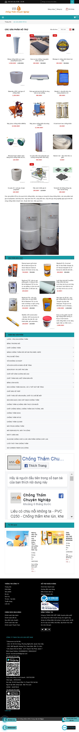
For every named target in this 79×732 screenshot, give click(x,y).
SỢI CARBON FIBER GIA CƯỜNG (18, 448)
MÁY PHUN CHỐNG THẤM (15, 426)
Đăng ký (59, 9)
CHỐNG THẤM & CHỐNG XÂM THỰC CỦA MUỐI (22, 404)
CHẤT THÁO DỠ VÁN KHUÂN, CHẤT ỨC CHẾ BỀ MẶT (24, 395)
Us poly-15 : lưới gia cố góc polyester (16, 188)
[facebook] (45, 623)
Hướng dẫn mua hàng (48, 583)
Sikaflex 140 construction (29, 315)
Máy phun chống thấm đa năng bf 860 (39, 124)
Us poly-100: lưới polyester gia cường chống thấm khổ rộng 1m (39, 157)
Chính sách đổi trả (10, 612)
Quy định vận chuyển (11, 614)
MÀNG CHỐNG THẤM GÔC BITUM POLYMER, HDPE (24, 352)
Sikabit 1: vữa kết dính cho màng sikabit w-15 (62, 92)
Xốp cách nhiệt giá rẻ (39, 188)
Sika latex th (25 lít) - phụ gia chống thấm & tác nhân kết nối (64, 299)
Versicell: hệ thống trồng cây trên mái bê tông (62, 188)
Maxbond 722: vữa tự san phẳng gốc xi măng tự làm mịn (30, 282)
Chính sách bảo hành (11, 609)
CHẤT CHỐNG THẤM (14, 348)
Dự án (7, 588)
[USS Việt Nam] (21, 9)
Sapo (42, 713)
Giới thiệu (8, 583)
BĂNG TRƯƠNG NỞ (13, 343)
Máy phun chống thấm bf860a (16, 123)
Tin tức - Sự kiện (10, 593)
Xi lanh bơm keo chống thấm (63, 123)
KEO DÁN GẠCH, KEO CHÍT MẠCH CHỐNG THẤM (23, 400)
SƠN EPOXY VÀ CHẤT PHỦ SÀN (17, 369)
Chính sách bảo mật (11, 617)
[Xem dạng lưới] (70, 29)
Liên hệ (7, 598)
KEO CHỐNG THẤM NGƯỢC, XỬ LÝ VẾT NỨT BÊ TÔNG (25, 387)
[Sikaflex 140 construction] (12, 322)
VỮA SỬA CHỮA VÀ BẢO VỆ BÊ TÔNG (19, 365)
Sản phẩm (8, 586)
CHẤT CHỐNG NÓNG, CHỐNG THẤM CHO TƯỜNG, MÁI (25, 409)
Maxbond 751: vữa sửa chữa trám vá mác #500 (29, 298)
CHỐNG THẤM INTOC (14, 417)
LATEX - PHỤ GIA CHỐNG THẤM (17, 339)
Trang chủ (8, 581)
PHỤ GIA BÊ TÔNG (13, 356)
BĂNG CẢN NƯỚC (13, 382)
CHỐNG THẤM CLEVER (14, 422)
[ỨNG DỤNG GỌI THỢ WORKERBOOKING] (17, 539)
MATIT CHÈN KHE (13, 435)
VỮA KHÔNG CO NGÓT (14, 361)
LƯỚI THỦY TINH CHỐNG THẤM (17, 443)
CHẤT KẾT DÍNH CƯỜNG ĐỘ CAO (18, 374)
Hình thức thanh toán (47, 581)
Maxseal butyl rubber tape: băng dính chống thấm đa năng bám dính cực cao (16, 157)
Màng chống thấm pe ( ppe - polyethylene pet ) (16, 59)
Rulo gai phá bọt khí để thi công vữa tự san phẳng (39, 92)
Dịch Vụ (7, 591)
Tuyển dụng (8, 595)
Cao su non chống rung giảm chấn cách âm (39, 59)
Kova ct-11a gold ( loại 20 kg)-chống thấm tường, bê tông (64, 316)
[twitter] (42, 623)
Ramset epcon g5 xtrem (29, 263)
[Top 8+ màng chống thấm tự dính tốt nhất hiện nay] (52, 539)
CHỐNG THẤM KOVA (14, 413)
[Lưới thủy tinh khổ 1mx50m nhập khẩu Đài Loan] (47, 287)
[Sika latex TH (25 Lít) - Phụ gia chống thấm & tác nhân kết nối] (47, 304)
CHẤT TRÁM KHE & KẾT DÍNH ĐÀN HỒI (20, 378)
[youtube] (49, 623)
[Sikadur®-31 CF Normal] (47, 270)
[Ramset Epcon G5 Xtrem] (12, 270)
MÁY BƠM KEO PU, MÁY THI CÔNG (18, 430)
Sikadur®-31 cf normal (63, 263)
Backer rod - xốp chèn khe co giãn (62, 156)
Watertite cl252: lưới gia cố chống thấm (16, 92)
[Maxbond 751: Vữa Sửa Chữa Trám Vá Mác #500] (12, 304)
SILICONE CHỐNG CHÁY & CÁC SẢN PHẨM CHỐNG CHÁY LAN (27, 439)
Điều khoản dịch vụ (47, 586)
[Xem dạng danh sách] (73, 29)
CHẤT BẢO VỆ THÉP (13, 391)
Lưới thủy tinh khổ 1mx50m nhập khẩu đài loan (65, 281)
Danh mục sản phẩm (15, 335)
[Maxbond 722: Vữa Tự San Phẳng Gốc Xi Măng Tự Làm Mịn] (12, 287)
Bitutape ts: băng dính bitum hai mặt (62, 59)
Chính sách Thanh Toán (12, 619)
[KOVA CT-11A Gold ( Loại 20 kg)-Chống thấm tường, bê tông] (47, 322)
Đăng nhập (51, 9)
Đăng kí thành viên (47, 588)
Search (72, 2)
